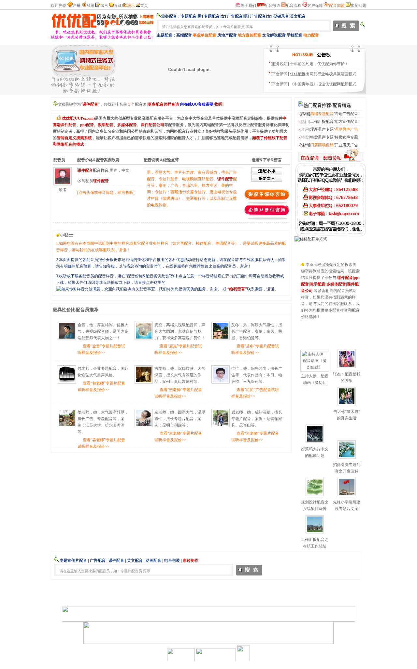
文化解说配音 (274, 35)
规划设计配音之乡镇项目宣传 (314, 505)
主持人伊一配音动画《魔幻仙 (314, 379)
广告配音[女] (261, 16)
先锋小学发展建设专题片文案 (346, 505)
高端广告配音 (346, 113)
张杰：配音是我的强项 (346, 377)
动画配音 (153, 560)
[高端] (305, 113)
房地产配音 (227, 35)
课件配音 (116, 560)
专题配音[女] (215, 16)
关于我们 (248, 5)
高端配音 (184, 35)
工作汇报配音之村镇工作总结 (314, 542)
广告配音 (98, 560)
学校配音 (294, 35)
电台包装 (172, 560)
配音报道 (272, 5)
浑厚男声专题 (322, 129)
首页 (144, 5)
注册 (76, 5)
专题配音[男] (192, 16)
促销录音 (281, 16)
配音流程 (293, 5)
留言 (104, 5)
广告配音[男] (238, 16)
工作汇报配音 (322, 121)
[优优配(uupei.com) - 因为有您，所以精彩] (102, 38)
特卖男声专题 (322, 137)
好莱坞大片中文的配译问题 (314, 452)
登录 (90, 5)
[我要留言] (330, 235)
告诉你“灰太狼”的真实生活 (346, 414)
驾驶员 (95, 181)
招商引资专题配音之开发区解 (346, 467)
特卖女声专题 (346, 137)
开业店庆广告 (346, 145)
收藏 (118, 5)
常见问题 (358, 5)
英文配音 (298, 16)
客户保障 (315, 5)
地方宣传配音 (346, 121)
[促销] (305, 145)
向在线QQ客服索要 (196, 104)
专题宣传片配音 (73, 560)
